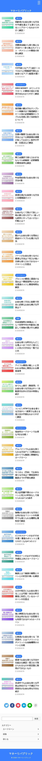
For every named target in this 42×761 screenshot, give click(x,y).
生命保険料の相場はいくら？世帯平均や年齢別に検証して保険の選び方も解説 (27, 325)
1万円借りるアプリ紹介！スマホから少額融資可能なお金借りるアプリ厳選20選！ (27, 71)
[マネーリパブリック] (24, 705)
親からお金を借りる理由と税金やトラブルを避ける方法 (27, 238)
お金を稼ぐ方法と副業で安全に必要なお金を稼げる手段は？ (27, 305)
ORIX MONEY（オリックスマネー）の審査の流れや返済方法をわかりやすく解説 (27, 91)
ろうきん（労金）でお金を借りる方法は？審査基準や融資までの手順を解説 (27, 475)
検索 (36, 718)
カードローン (8, 729)
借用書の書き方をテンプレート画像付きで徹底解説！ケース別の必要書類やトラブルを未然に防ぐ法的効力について (27, 114)
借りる (6, 739)
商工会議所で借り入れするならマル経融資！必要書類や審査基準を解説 (27, 160)
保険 (5, 734)
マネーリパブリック (21, 10)
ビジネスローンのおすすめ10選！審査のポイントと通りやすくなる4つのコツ (27, 538)
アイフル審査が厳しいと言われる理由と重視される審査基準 (27, 368)
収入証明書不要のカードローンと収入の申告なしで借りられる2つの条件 (27, 495)
